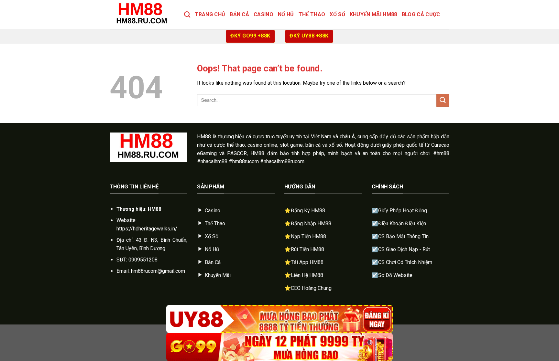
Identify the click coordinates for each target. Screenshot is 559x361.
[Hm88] (142, 14)
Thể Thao (312, 14)
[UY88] (279, 319)
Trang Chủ (210, 14)
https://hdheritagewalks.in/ (146, 229)
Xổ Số (337, 14)
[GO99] (279, 347)
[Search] (187, 14)
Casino (263, 14)
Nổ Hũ (286, 14)
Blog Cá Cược (421, 14)
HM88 (204, 136)
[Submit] (442, 100)
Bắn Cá (239, 14)
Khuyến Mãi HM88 (373, 14)
